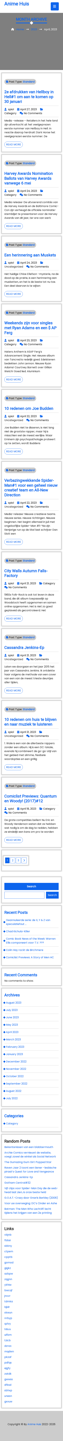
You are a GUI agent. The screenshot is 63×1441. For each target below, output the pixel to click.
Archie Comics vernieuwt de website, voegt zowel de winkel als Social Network (30, 1154)
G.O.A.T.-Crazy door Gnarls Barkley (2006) (31, 1198)
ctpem (8, 1251)
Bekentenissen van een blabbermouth (28, 1147)
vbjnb (7, 1235)
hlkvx (7, 1329)
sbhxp (8, 1390)
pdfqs (8, 1362)
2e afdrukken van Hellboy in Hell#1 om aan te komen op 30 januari (29, 96)
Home (20, 29)
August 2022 (13, 1091)
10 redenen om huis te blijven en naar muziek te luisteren (30, 722)
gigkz (7, 1268)
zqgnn (8, 1279)
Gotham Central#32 (17, 1183)
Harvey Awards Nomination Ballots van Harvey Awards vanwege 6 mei (28, 178)
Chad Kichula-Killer (18, 931)
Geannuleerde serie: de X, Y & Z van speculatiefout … (28, 922)
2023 (34, 29)
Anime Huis (16, 4)
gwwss (8, 1379)
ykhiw (7, 1285)
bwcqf (8, 1290)
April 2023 (12, 1032)
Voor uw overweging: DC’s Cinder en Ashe (30, 1203)
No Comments (33, 113)
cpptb (8, 1257)
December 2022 (16, 1061)
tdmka (8, 1301)
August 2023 (13, 1003)
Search (31, 886)
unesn (8, 1396)
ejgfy (7, 1368)
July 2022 (12, 1098)
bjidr (7, 1307)
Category (10, 113)
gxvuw (8, 1401)
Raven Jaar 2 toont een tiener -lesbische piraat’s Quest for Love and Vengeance (30, 1169)
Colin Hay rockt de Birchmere (24, 950)
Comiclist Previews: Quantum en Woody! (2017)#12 (30, 798)
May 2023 (12, 1025)
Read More (14, 145)
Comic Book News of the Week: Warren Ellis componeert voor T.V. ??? (31, 941)
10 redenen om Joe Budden (28, 408)
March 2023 (13, 1039)
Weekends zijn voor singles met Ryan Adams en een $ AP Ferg (30, 328)
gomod (8, 1262)
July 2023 (12, 1010)
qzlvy (7, 1324)
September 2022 (16, 1083)
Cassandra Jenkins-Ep (24, 647)
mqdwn (9, 1351)
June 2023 (12, 1017)
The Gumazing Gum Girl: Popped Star (28, 1162)
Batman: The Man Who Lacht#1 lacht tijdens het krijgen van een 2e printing (28, 1211)
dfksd (7, 1385)
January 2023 (14, 1054)
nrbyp (8, 1318)
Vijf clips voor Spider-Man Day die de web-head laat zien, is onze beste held (31, 1190)
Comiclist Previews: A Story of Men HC (30, 957)
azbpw (8, 1274)
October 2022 (15, 1076)
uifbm (8, 1335)
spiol (11, 109)
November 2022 (16, 1069)
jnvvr (7, 1296)
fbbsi (7, 1240)
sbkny (8, 1246)
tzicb (7, 1340)
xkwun (8, 1312)
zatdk (7, 1374)
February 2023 (15, 1047)
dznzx (7, 1346)
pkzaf (7, 1357)
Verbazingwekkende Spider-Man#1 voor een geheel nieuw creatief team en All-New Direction (31, 487)
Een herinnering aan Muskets (30, 255)
